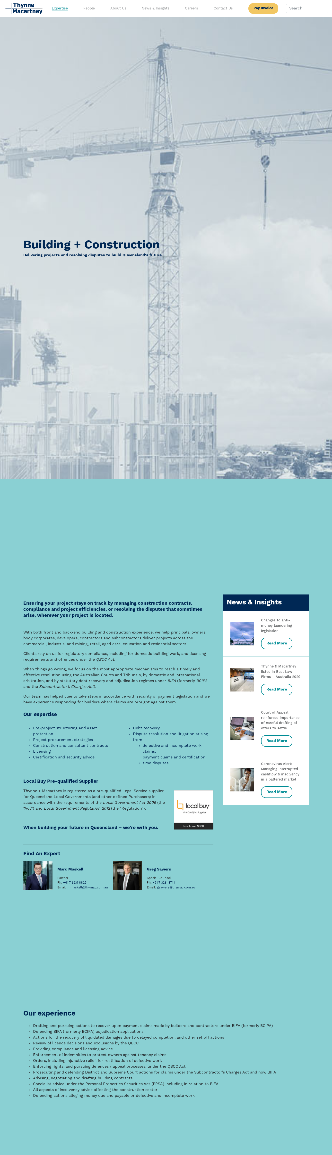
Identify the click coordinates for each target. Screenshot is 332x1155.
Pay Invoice (263, 8)
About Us (118, 8)
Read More (276, 643)
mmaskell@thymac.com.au (88, 887)
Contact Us (223, 8)
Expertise (60, 8)
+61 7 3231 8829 (75, 882)
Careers (191, 8)
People (89, 8)
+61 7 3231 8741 (164, 882)
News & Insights (155, 8)
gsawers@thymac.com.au (176, 887)
